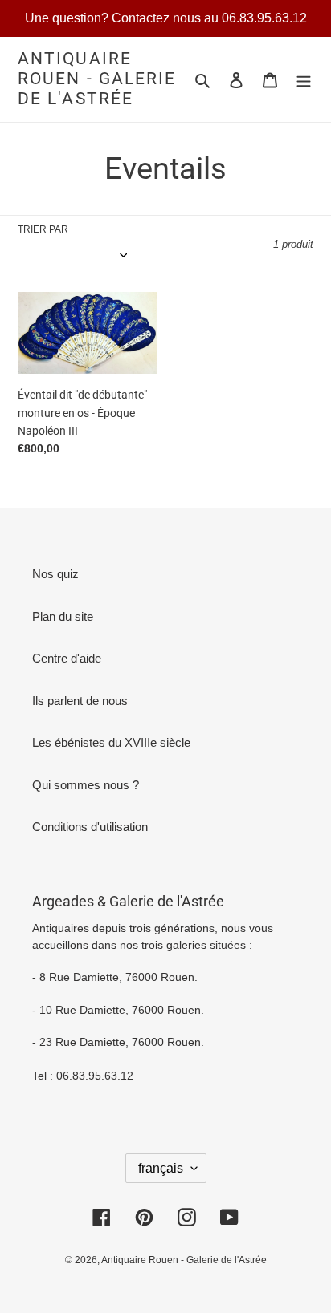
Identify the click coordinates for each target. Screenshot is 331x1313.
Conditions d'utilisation (90, 826)
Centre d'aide (66, 658)
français (160, 1168)
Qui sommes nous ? (85, 785)
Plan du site (62, 616)
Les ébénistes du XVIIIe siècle (111, 742)
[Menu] (304, 80)
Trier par (43, 229)
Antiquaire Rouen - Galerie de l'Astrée (97, 78)
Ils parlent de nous (80, 700)
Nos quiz (55, 574)
